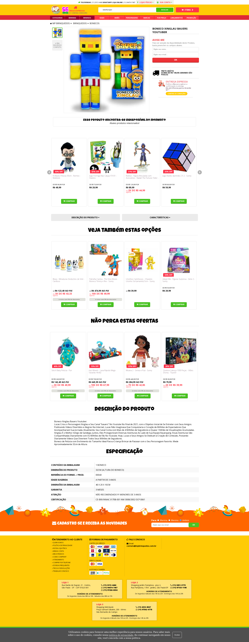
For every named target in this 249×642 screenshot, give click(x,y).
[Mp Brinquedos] (55, 10)
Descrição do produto (85, 217)
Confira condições (71, 13)
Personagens (132, 18)
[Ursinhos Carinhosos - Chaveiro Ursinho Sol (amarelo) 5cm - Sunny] (142, 260)
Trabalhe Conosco (61, 571)
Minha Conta (58, 551)
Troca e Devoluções (61, 568)
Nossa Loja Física (60, 548)
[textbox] (127, 10)
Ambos (185, 520)
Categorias (57, 18)
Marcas (146, 18)
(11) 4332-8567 (144, 607)
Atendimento (58, 560)
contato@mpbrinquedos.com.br (141, 546)
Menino (175, 520)
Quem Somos (58, 542)
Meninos (87, 18)
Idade (102, 18)
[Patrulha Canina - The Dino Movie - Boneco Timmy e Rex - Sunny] (105, 260)
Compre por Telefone (61, 562)
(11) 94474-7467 (129, 2)
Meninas (72, 18)
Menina (163, 520)
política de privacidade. (121, 634)
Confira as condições (177, 94)
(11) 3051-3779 (178, 585)
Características (159, 217)
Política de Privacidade (62, 545)
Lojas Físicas (145, 2)
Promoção (191, 18)
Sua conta (165, 2)
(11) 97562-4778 (144, 609)
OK (193, 525)
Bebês (117, 18)
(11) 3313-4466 (109, 585)
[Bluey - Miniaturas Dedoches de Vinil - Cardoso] (69, 260)
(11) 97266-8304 (110, 590)
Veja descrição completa (57, 45)
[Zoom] (57, 33)
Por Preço (161, 18)
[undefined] (106, 70)
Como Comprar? (59, 557)
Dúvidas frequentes (61, 565)
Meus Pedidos (58, 554)
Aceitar (177, 635)
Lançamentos (176, 18)
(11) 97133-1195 (179, 587)
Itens (187, 9)
